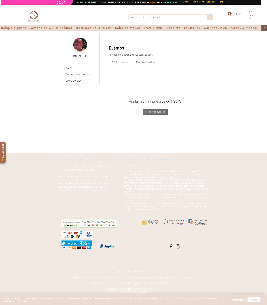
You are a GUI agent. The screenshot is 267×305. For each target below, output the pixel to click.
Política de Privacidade (18, 301)
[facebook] (171, 246)
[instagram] (178, 246)
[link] (121, 62)
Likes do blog (74, 80)
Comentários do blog (78, 74)
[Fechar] (263, 300)
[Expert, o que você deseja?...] (210, 17)
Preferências (237, 299)
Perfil (69, 68)
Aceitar (253, 299)
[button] (251, 13)
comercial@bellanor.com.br (192, 179)
